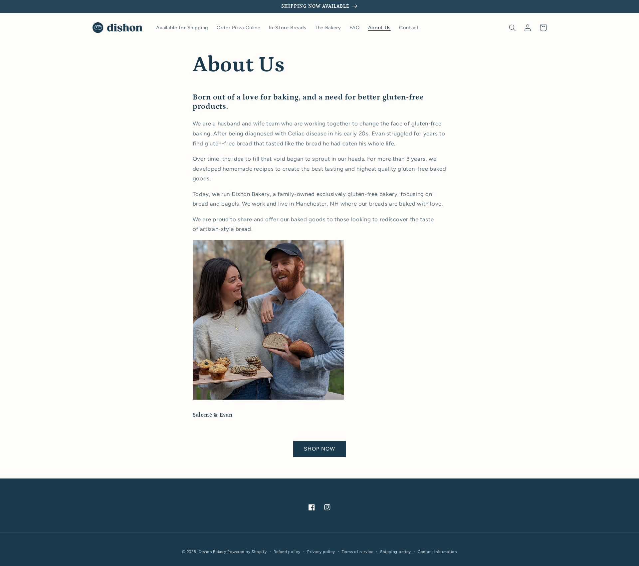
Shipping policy (395, 551)
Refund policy (287, 551)
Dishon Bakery (212, 551)
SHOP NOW (319, 449)
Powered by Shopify (247, 551)
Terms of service (357, 551)
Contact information (437, 551)
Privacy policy (321, 551)
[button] (512, 27)
